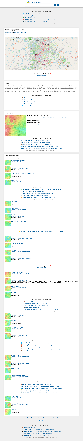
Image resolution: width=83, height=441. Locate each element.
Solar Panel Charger (31, 307)
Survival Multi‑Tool (29, 433)
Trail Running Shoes (28, 140)
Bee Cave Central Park (17, 272)
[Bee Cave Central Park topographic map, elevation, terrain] (8, 274)
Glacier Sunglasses (29, 103)
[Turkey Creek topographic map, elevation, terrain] (8, 336)
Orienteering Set (29, 16)
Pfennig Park (14, 257)
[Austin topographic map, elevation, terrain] (15, 125)
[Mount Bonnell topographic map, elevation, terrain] (8, 370)
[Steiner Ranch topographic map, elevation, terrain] (8, 288)
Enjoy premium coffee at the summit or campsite (49, 101)
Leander (28, 251)
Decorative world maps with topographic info (45, 105)
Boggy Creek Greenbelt (17, 243)
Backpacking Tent (28, 197)
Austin (27, 161)
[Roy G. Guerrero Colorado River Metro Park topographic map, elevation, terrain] (8, 176)
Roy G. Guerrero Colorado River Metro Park (22, 173)
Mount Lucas (14, 403)
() (50, 117)
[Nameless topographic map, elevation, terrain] (8, 252)
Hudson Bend (14, 208)
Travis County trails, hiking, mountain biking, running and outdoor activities (43, 124)
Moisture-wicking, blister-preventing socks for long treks (48, 99)
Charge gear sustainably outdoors (45, 307)
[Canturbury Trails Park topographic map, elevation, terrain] (8, 329)
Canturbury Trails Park (17, 327)
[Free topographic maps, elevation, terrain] (5, 32)
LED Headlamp (28, 21)
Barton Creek (14, 314)
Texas (18, 161)
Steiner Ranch (15, 286)
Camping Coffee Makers (31, 102)
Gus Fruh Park (15, 167)
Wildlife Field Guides (28, 144)
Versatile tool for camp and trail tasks (44, 433)
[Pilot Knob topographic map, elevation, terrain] (8, 217)
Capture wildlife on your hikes (38, 98)
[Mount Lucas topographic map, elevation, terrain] (8, 405)
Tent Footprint (28, 17)
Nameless (13, 250)
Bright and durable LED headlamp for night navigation (45, 21)
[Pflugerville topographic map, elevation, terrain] (8, 412)
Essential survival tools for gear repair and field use (48, 309)
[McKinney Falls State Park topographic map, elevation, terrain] (8, 162)
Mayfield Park (14, 180)
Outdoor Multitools (31, 309)
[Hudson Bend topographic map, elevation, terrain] (8, 210)
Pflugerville (28, 258)
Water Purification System (32, 14)
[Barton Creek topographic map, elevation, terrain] (8, 316)
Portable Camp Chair (28, 384)
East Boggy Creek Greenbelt (18, 221)
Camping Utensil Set (29, 193)
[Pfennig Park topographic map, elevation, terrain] (8, 259)
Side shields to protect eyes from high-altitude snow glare (48, 103)
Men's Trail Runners (28, 148)
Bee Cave (28, 273)
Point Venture (14, 237)
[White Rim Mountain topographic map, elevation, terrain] (8, 323)
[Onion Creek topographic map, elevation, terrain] (8, 203)
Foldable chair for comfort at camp (43, 384)
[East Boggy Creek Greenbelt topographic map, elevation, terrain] (8, 223)
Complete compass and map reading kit (43, 15)
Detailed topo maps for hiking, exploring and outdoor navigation (48, 189)
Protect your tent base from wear (41, 17)
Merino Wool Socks (29, 100)
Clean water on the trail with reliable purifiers (50, 13)
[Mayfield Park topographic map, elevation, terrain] (8, 182)
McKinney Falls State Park (18, 160)
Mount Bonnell (15, 368)
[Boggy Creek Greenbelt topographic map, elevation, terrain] (8, 245)
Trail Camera (27, 98)
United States (13, 161)
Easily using (42, 231)
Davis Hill (13, 293)
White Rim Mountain (16, 320)
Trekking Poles (28, 19)
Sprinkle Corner (15, 355)
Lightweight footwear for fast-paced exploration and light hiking (48, 148)
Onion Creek (14, 201)
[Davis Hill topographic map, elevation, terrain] (8, 295)
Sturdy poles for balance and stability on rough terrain (45, 19)
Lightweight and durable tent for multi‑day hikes (44, 197)
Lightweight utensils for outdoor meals (44, 193)
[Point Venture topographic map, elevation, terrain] (8, 239)
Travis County (23, 161)
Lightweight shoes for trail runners (42, 140)
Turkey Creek (14, 334)
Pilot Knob (14, 215)
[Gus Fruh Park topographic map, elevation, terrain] (8, 169)
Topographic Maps (28, 189)
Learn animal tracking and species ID (43, 144)
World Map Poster (29, 105)
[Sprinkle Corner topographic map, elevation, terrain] (8, 357)
